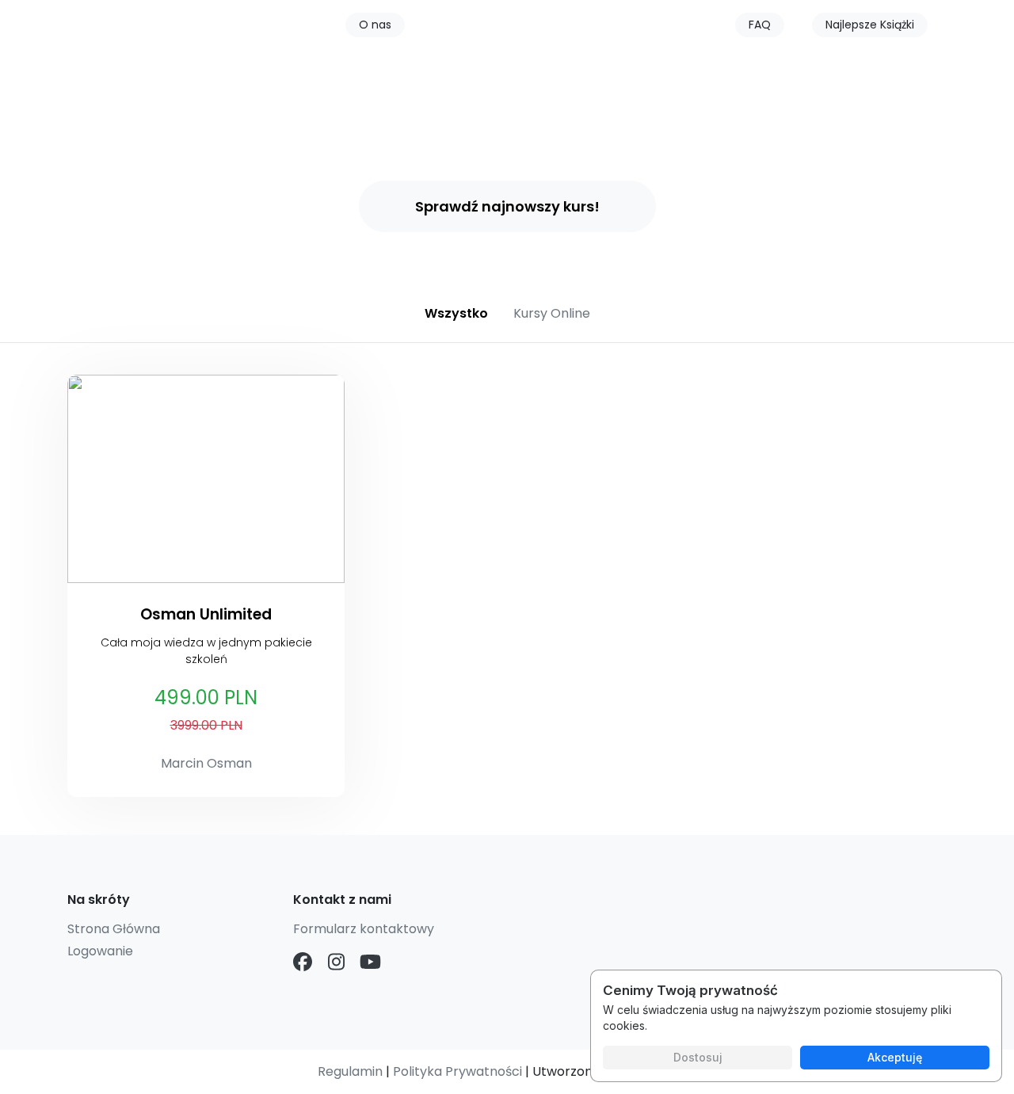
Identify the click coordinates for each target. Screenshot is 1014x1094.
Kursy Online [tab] (551, 313)
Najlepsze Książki (869, 24)
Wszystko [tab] (456, 313)
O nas (375, 24)
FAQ (760, 24)
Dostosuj (697, 1057)
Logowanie (100, 951)
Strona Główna (113, 929)
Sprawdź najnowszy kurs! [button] (507, 206)
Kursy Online (470, 28)
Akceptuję (894, 1057)
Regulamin (350, 1071)
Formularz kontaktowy (363, 929)
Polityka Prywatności (457, 1071)
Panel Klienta (662, 28)
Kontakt (565, 28)
